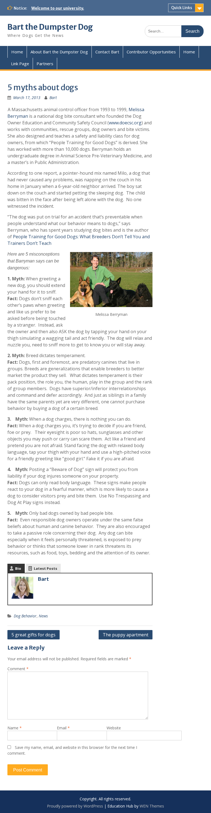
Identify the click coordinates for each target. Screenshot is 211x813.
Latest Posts (45, 568)
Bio (18, 568)
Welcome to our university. (57, 8)
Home (17, 51)
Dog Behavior (25, 615)
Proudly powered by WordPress (75, 806)
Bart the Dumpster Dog (50, 27)
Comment (18, 668)
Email (63, 727)
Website (114, 727)
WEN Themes (152, 806)
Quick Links (181, 7)
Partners (45, 63)
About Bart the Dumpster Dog (59, 51)
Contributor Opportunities (151, 51)
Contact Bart (107, 51)
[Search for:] (174, 31)
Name (14, 727)
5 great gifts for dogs (33, 635)
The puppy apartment (125, 635)
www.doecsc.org (125, 123)
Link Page (20, 63)
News (43, 615)
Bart (53, 97)
